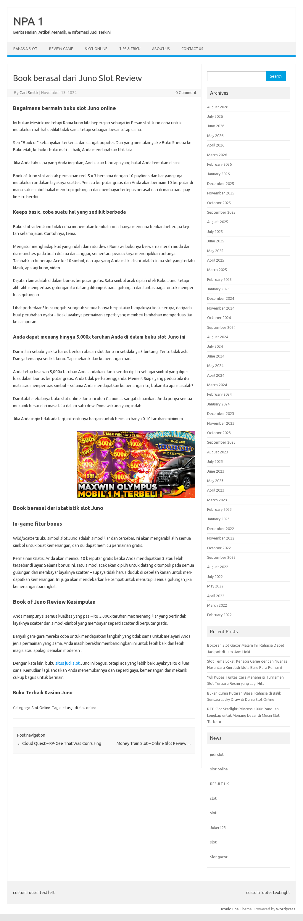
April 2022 (215, 596)
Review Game (61, 49)
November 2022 (220, 538)
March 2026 (217, 155)
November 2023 (220, 423)
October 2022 (219, 548)
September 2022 (221, 557)
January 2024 (218, 404)
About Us (161, 49)
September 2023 (221, 442)
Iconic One (230, 909)
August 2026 (217, 107)
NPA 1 (28, 21)
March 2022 (217, 605)
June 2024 (215, 356)
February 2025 (219, 279)
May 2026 (215, 135)
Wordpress (285, 909)
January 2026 (218, 174)
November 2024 (220, 308)
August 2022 (217, 567)
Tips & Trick (129, 49)
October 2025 (219, 203)
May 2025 (215, 251)
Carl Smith (29, 92)
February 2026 (219, 164)
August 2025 (217, 222)
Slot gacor (219, 857)
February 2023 (219, 509)
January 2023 (218, 519)
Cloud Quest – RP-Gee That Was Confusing (59, 743)
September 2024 (221, 327)
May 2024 (215, 365)
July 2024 (215, 346)
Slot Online (96, 49)
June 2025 (215, 241)
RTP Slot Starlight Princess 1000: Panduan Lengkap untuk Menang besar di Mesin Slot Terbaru (243, 715)
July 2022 (215, 576)
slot (213, 798)
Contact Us (192, 49)
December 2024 (220, 298)
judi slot (217, 754)
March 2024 (217, 385)
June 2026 (215, 126)
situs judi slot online (79, 708)
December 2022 (220, 528)
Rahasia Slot (25, 49)
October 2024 (219, 317)
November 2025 (220, 193)
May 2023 (215, 481)
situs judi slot (67, 663)
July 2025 (215, 231)
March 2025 (217, 270)
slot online (219, 769)
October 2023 (219, 433)
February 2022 (219, 615)
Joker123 (218, 827)
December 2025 (220, 183)
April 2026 (215, 145)
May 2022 (215, 586)
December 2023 (220, 413)
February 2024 (219, 394)
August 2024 (217, 337)
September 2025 (221, 212)
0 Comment (185, 92)
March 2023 (217, 500)
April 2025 (215, 260)
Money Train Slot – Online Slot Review (154, 743)
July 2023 (215, 461)
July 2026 (215, 116)
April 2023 (215, 490)
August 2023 (217, 452)
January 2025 (218, 289)
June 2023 (215, 471)
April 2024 (215, 375)
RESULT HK (219, 784)
